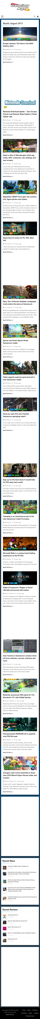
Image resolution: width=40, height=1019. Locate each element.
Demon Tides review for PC (14, 927)
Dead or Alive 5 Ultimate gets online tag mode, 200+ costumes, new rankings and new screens (19, 157)
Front (24, 1010)
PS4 (16, 39)
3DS (5, 690)
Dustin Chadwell (9, 593)
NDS (8, 766)
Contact (36, 1013)
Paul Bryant (8, 49)
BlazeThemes (10, 1014)
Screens (16, 150)
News (5, 39)
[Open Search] (34, 16)
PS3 (13, 39)
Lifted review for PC (12, 939)
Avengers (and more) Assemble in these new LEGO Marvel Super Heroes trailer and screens (20, 775)
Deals (30, 1013)
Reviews (11, 233)
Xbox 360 (23, 39)
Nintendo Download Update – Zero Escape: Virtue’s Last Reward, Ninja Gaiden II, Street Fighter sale (20, 114)
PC (4, 233)
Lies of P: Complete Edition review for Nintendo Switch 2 (22, 933)
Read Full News (7, 62)
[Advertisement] (20, 80)
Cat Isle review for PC (13, 915)
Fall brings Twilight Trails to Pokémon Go (18, 866)
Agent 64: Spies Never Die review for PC (17, 921)
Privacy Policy (30, 1016)
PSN (17, 512)
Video (19, 39)
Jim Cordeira (8, 307)
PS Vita (13, 512)
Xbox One (28, 39)
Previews (9, 39)
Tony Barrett (8, 244)
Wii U (27, 190)
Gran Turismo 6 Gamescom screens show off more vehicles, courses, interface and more (19, 658)
